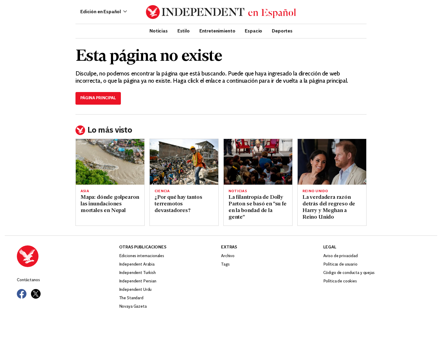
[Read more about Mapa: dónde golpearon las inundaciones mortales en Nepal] (110, 162)
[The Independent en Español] (221, 12)
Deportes (282, 30)
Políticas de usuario (340, 264)
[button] (103, 12)
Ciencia (162, 191)
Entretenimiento (217, 30)
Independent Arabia (137, 264)
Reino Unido (315, 191)
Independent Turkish (137, 273)
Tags (225, 264)
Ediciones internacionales (141, 256)
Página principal (98, 98)
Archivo (228, 256)
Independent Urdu (135, 290)
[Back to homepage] (68, 256)
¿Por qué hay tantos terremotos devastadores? (178, 204)
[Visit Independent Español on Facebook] (21, 294)
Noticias (158, 30)
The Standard (131, 298)
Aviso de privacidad (340, 256)
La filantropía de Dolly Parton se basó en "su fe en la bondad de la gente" (258, 207)
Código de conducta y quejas (349, 273)
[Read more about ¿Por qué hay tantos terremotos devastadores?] (184, 162)
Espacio (253, 30)
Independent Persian (137, 281)
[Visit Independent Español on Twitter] (36, 294)
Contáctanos (28, 280)
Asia (85, 191)
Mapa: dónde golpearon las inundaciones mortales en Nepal (110, 204)
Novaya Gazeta (133, 306)
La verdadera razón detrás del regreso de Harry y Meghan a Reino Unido (328, 207)
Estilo (183, 30)
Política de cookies (340, 281)
